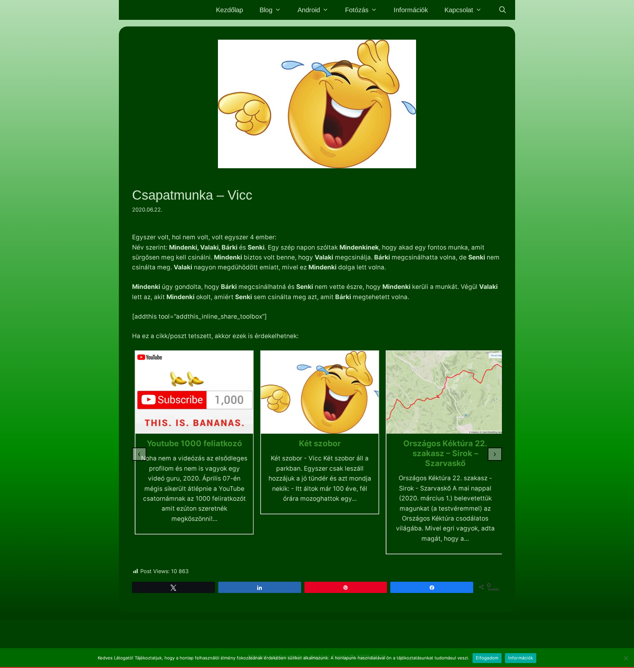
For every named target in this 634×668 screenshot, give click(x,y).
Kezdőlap (229, 10)
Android (309, 10)
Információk (411, 10)
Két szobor (317, 443)
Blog (266, 10)
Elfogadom (487, 657)
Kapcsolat (458, 10)
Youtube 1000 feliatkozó (191, 443)
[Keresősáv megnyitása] (502, 10)
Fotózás (357, 10)
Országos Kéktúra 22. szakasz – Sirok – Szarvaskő (442, 453)
